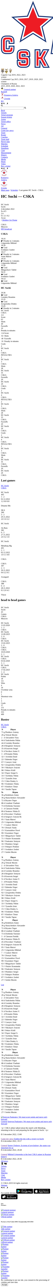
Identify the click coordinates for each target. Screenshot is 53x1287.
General (4, 128)
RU (2, 101)
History (4, 155)
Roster (3, 135)
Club (3, 1175)
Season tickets (6, 117)
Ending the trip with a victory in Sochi (29, 1139)
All (2, 126)
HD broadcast (6, 229)
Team (3, 1171)
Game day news (7, 130)
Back (3, 110)
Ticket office (6, 122)
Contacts (4, 157)
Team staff (5, 139)
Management (6, 153)
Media (3, 1177)
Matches (4, 1173)
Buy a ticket (5, 1180)
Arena (3, 119)
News (3, 1168)
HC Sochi (5, 486)
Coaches (4, 137)
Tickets (4, 1166)
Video (3, 164)
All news (4, 1161)
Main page (5, 190)
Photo (3, 162)
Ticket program (7, 115)
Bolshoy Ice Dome (9, 220)
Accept (4, 1285)
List (2, 985)
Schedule (4, 146)
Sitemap (4, 1185)
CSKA (3, 488)
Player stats (5, 142)
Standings (5, 148)
